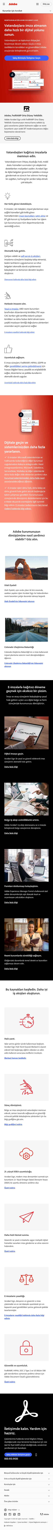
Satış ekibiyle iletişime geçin (18, 1454)
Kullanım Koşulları (10, 1522)
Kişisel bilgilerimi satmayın (37, 1522)
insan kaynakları (27, 215)
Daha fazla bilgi (12, 138)
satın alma (40, 215)
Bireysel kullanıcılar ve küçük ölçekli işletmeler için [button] (23, 1473)
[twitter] (14, 1514)
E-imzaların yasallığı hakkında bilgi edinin (19, 332)
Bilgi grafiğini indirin (13, 1124)
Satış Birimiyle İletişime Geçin (26, 58)
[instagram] (10, 1514)
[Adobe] (13, 4)
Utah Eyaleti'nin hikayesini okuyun (19, 601)
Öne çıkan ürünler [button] (11, 1501)
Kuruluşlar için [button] (9, 1484)
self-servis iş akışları (30, 256)
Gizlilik (31, 1519)
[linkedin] (19, 1514)
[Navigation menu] (4, 4)
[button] (37, 4)
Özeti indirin (9, 1188)
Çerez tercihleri (22, 1522)
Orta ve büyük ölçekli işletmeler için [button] (18, 1479)
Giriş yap (46, 4)
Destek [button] (6, 1490)
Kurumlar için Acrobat (12, 11)
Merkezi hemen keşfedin (15, 1058)
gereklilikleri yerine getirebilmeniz (25, 366)
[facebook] (5, 1514)
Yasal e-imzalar (11, 308)
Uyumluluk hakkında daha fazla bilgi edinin (20, 383)
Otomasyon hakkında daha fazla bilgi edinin (20, 279)
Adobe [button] (6, 1496)
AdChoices (9, 1526)
